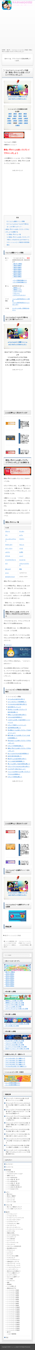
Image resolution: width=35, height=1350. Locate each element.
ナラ (6, 563)
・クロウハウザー (17, 291)
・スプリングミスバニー (19, 295)
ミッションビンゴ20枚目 (13, 1324)
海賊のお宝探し (11, 1233)
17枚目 (9, 123)
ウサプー (21, 539)
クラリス (7, 556)
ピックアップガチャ (12, 1275)
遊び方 (6, 935)
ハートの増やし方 (11, 1286)
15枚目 (20, 120)
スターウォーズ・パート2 (13, 1265)
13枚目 (9, 120)
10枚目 (14, 118)
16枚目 (26, 120)
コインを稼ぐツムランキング (14, 1208)
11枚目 (20, 118)
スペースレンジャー (12, 1214)
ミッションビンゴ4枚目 (13, 1295)
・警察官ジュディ (17, 289)
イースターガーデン (12, 1216)
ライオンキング (11, 1257)
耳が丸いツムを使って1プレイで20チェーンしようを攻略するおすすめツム (24, 439)
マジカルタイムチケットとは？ (15, 1173)
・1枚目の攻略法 (16, 265)
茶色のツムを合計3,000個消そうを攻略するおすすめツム (24, 425)
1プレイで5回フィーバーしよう (17, 725)
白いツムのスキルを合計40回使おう (18, 753)
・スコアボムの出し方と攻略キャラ (14, 1064)
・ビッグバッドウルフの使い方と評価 (15, 1046)
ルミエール (22, 559)
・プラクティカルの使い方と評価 (14, 1044)
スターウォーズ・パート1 (13, 1263)
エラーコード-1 (11, 1198)
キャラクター (9, 1164)
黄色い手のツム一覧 (14, 234)
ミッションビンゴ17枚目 (13, 1320)
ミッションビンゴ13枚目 (13, 1313)
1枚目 (10, 113)
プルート (7, 531)
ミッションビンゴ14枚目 (13, 1315)
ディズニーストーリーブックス (15, 1229)
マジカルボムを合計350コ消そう (17, 704)
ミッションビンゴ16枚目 (13, 1318)
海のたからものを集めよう (14, 1271)
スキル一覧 (9, 1205)
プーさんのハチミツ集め (13, 1223)
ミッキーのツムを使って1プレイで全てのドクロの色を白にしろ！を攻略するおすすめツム (24, 850)
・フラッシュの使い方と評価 (12, 1006)
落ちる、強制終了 (11, 1196)
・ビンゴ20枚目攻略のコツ (19, 280)
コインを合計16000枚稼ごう (16, 761)
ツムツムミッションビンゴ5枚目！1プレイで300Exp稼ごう (24, 834)
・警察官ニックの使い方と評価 (13, 1000)
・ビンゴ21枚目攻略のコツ (19, 282)
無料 (8, 1282)
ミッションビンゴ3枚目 (13, 1294)
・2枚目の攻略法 (16, 267)
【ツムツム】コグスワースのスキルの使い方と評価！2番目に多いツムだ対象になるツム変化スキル (18, 1124)
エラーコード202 (11, 1201)
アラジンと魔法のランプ (13, 1273)
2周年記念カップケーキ (13, 1261)
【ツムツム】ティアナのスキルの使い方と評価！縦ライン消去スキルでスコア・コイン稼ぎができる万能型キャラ (18, 1111)
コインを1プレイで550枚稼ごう (17, 701)
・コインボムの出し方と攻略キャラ (14, 1060)
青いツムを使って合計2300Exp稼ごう (19, 764)
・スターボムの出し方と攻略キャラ (14, 1062)
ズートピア (10, 1254)
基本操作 (9, 1284)
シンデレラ (10, 1252)
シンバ (21, 556)
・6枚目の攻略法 (16, 274)
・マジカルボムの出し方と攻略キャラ (15, 1066)
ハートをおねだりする (12, 1189)
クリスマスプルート (10, 559)
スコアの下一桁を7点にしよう (16, 769)
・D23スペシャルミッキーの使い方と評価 (16, 1048)
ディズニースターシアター (14, 1219)
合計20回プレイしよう (14, 707)
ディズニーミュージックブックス (15, 1217)
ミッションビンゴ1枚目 (13, 1290)
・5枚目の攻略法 (16, 273)
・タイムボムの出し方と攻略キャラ (14, 1058)
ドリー (7, 573)
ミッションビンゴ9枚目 (13, 1305)
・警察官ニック (16, 288)
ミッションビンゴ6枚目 (13, 1299)
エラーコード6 (10, 1200)
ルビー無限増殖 (12, 1334)
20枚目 (26, 123)
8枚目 (25, 116)
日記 (7, 1337)
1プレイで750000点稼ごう (15, 746)
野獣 (20, 569)
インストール (9, 1167)
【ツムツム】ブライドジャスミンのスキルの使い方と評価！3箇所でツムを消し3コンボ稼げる (18, 1105)
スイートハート (11, 1240)
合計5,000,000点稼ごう (15, 756)
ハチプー (7, 552)
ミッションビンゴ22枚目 (13, 1328)
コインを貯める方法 (12, 1181)
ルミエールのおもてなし (13, 1235)
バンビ (21, 548)
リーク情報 (10, 1278)
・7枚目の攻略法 (16, 276)
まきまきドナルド (10, 576)
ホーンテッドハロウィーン (14, 1227)
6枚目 (15, 116)
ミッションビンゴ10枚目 (13, 1307)
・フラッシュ (16, 293)
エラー (8, 1192)
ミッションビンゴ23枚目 (13, 1330)
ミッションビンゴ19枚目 (13, 1322)
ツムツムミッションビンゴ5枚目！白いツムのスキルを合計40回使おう (24, 943)
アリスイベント (11, 1250)
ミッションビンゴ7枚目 (13, 1301)
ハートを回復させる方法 (13, 1185)
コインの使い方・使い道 (13, 1183)
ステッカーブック (11, 1225)
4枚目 (25, 113)
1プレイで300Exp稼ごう (15, 777)
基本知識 (8, 1170)
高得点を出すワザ (11, 1288)
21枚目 (17, 125)
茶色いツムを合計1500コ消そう (17, 714)
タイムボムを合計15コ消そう (16, 699)
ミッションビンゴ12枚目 (13, 1311)
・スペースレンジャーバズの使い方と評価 (16, 1024)
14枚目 (15, 120)
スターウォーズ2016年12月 (14, 1246)
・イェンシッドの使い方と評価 (13, 1042)
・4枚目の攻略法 (16, 271)
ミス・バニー (8, 548)
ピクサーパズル (11, 1231)
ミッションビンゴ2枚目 (13, 1292)
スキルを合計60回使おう (15, 717)
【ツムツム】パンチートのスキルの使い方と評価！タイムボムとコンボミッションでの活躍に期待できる (18, 1152)
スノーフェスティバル (12, 1242)
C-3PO (21, 552)
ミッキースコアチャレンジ (14, 1267)
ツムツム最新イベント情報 (16, 221)
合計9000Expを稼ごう (14, 727)
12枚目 (26, 118)
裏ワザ (8, 1332)
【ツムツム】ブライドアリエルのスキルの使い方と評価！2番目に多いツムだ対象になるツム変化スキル (18, 1118)
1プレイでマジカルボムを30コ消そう (19, 766)
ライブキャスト (11, 1280)
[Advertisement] (17, 28)
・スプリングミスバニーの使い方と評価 (16, 1008)
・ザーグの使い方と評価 (11, 1026)
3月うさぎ (8, 569)
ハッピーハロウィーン (12, 1269)
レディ (21, 535)
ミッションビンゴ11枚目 (13, 1309)
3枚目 (20, 113)
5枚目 (10, 116)
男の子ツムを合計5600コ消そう (17, 758)
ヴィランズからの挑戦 (12, 1256)
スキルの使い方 (11, 1171)
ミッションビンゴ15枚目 (13, 1316)
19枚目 (20, 123)
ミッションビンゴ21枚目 (13, 1326)
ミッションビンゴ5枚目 (15, 935)
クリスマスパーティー (12, 1221)
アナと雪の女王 (11, 1238)
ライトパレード (11, 1244)
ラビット (21, 544)
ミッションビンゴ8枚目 (13, 1303)
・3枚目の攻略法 (16, 269)
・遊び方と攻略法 (17, 263)
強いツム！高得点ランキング (14, 1207)
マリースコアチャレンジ (13, 1259)
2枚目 (15, 113)
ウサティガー (8, 544)
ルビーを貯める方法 (12, 1177)
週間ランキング (11, 1175)
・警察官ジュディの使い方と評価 (14, 1002)
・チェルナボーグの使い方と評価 (14, 1040)
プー (6, 535)
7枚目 (20, 116)
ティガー (21, 531)
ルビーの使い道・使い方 (13, 1179)
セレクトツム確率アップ (13, 1276)
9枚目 (9, 118)
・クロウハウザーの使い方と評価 (14, 1004)
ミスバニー (8, 645)
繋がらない (10, 1194)
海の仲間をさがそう (12, 1248)
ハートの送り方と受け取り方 (14, 1187)
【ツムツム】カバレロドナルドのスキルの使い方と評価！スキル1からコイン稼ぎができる (18, 1140)
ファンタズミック (11, 1237)
